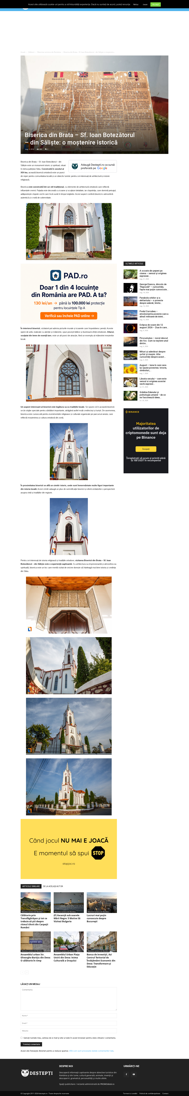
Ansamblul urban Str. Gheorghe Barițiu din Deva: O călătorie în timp (36, 957)
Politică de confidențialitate (149, 1093)
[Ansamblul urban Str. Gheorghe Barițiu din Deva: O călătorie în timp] (36, 941)
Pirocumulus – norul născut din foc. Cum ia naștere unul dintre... (154, 341)
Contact (165, 1093)
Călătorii (31, 52)
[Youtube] (134, 1074)
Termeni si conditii (130, 1093)
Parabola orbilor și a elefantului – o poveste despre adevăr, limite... (151, 300)
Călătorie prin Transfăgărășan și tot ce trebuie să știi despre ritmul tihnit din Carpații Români (34, 921)
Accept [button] (155, 4)
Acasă (23, 52)
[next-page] (27, 972)
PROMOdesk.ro (107, 1084)
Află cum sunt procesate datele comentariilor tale (91, 1051)
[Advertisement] (94, 31)
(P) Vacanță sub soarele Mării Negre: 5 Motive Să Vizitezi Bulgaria (67, 918)
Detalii (145, 5)
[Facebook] (126, 1074)
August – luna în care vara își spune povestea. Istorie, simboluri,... (153, 368)
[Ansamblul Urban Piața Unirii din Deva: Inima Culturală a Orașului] (69, 941)
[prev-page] (22, 972)
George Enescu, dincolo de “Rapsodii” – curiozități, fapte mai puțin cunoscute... (154, 287)
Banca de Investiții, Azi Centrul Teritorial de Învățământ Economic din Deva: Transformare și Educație (101, 960)
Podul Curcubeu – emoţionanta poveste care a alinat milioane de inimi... (154, 314)
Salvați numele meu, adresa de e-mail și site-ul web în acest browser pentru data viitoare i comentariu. (70, 1038)
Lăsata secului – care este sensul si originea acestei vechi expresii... (153, 381)
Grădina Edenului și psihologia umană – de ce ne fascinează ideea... (153, 395)
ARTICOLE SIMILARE (31, 886)
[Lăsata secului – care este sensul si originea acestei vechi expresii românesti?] (130, 382)
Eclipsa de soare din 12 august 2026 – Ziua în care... (154, 326)
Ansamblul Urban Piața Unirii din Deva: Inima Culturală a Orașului (67, 957)
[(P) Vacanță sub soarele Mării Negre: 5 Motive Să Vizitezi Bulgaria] (69, 902)
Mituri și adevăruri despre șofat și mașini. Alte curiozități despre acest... (153, 354)
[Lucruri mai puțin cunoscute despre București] (102, 902)
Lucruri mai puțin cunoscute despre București (96, 918)
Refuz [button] (135, 4)
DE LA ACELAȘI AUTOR (53, 886)
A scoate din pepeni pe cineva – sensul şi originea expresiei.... (153, 273)
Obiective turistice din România (49, 52)
